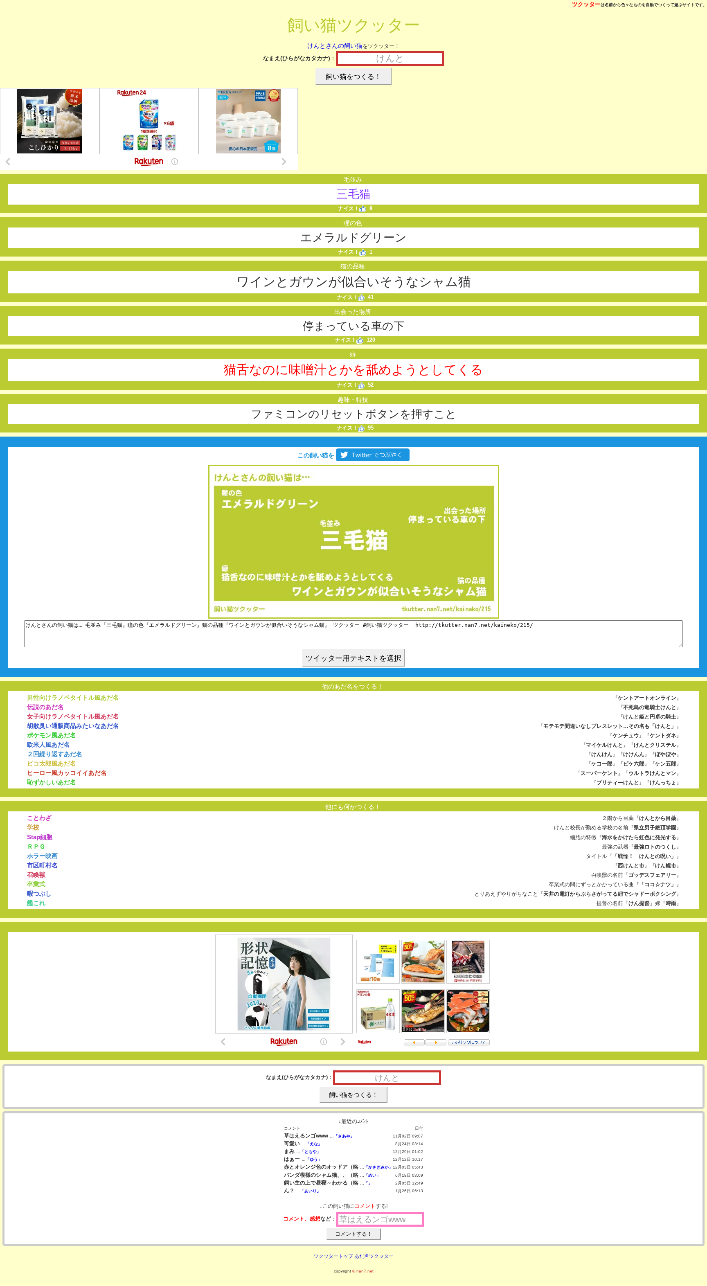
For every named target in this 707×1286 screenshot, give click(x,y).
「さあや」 (344, 1136)
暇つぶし (39, 893)
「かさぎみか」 (378, 1167)
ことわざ (39, 817)
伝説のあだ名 (45, 706)
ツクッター (586, 4)
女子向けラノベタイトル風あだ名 (73, 716)
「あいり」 (310, 1191)
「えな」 (314, 1144)
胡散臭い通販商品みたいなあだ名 (73, 725)
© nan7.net (363, 1271)
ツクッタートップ (333, 1256)
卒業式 (36, 884)
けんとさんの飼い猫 (335, 45)
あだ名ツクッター (374, 1256)
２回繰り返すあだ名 (54, 753)
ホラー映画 (42, 855)
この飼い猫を (315, 455)
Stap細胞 (39, 836)
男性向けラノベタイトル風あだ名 (73, 697)
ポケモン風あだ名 (51, 735)
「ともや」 (310, 1151)
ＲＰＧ (36, 846)
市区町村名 (42, 865)
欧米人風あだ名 (48, 744)
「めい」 (372, 1175)
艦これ (36, 902)
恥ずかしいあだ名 (51, 782)
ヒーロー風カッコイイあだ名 (67, 772)
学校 (33, 827)
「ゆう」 (314, 1159)
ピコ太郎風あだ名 (51, 763)
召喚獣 (36, 874)
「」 (368, 1183)
